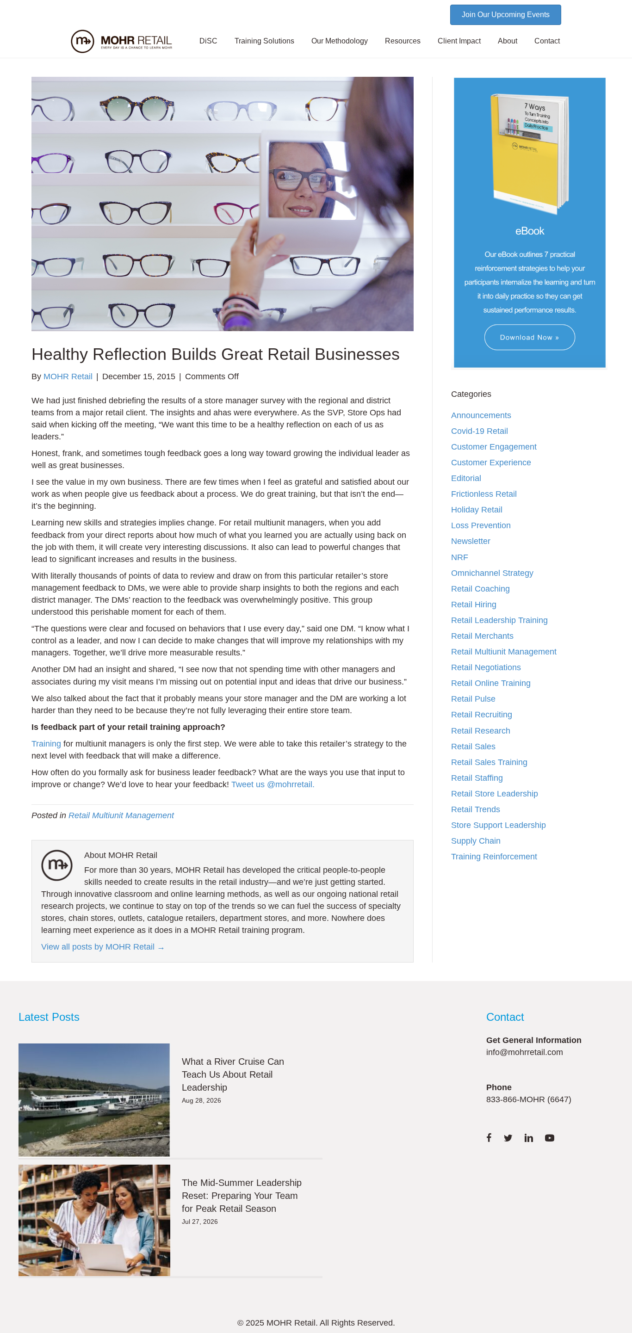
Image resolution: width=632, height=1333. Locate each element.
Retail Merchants (482, 636)
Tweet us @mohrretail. (273, 784)
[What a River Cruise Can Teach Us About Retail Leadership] (94, 1100)
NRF (459, 557)
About (507, 41)
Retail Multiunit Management (121, 815)
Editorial (466, 478)
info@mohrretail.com (524, 1052)
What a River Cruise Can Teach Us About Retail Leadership (233, 1074)
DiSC (208, 41)
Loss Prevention (481, 525)
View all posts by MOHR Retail (103, 946)
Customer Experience (491, 462)
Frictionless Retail (484, 494)
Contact (547, 41)
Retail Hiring (473, 604)
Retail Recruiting (481, 714)
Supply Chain (476, 840)
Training (46, 743)
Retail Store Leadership (494, 793)
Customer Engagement (494, 446)
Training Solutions (264, 41)
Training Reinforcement (494, 856)
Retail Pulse (473, 699)
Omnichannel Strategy (492, 573)
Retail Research (480, 730)
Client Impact (459, 41)
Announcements (481, 415)
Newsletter (470, 541)
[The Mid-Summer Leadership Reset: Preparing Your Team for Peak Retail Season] (94, 1220)
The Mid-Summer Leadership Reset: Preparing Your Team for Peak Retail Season (242, 1196)
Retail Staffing (477, 778)
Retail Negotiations (486, 667)
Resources (403, 41)
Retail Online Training (491, 683)
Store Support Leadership (498, 825)
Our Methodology (339, 41)
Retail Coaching (480, 588)
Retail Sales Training (489, 762)
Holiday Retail (476, 509)
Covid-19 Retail (479, 431)
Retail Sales (473, 746)
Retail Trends (475, 809)
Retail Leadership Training (499, 620)
